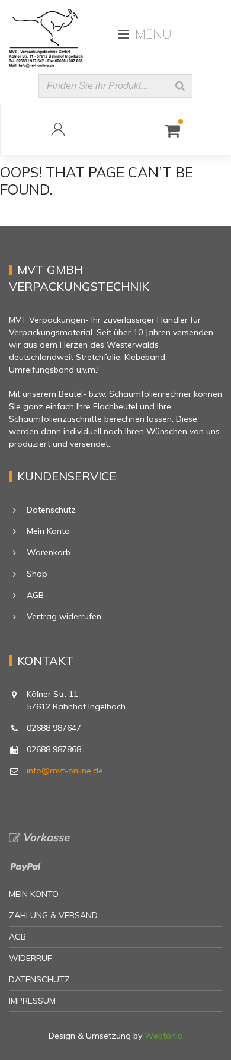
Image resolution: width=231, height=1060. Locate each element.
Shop (37, 573)
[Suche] (180, 86)
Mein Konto (48, 531)
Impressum (32, 1000)
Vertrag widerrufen (64, 616)
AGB (35, 595)
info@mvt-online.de (65, 770)
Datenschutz (51, 509)
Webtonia (164, 1035)
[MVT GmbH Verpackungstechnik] (46, 34)
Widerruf (30, 958)
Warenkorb (48, 552)
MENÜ (153, 34)
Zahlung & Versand (53, 915)
